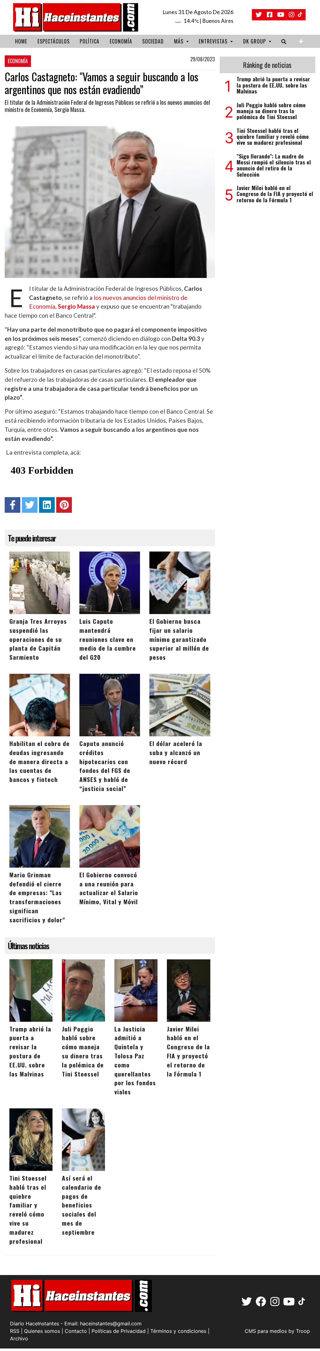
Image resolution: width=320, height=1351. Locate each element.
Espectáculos (54, 41)
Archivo (19, 1338)
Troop (303, 1331)
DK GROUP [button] (255, 41)
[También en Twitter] (259, 15)
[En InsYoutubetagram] (281, 15)
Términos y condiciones (178, 1331)
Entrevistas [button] (214, 41)
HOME (21, 41)
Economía (121, 41)
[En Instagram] (292, 15)
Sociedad (153, 41)
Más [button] (179, 41)
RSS (14, 1331)
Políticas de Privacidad (119, 1331)
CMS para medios (266, 1331)
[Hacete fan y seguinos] (270, 15)
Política (89, 41)
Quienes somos (42, 1331)
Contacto (76, 1331)
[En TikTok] (301, 15)
